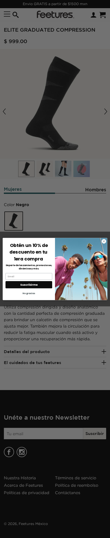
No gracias (29, 293)
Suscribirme (28, 285)
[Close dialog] (104, 241)
